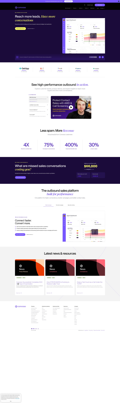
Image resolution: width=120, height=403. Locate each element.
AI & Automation (33, 315)
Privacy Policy (91, 330)
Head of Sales (55, 309)
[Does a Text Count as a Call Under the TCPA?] (90, 267)
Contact (75, 322)
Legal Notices (86, 330)
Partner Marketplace (77, 313)
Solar (43, 318)
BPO (42, 308)
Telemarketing (44, 319)
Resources (66, 306)
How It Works (76, 309)
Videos (65, 315)
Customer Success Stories (68, 312)
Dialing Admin (55, 313)
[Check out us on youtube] (33, 328)
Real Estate (43, 316)
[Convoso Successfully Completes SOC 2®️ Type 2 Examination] (29, 267)
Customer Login (90, 4)
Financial (43, 309)
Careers (75, 324)
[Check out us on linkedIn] (31, 328)
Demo (98, 8)
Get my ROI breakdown (20, 177)
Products (32, 306)
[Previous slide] (100, 57)
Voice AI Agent (33, 309)
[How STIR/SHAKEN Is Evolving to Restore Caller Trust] (60, 267)
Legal (43, 315)
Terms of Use (103, 330)
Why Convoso (76, 308)
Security (75, 319)
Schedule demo (68, 1)
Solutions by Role (56, 306)
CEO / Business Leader (56, 308)
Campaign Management (35, 312)
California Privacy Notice (97, 330)
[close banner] (118, 1)
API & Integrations (33, 321)
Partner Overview (77, 312)
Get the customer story (33, 101)
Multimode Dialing (34, 308)
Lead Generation (44, 313)
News (75, 316)
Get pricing (100, 4)
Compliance (33, 318)
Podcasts (65, 313)
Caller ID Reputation (34, 313)
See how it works (33, 28)
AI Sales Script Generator (67, 309)
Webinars (65, 316)
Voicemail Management (34, 322)
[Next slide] (103, 57)
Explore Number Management (21, 28)
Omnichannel (33, 316)
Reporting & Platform (34, 319)
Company (76, 306)
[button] (39, 99)
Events (75, 315)
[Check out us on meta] (36, 328)
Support (75, 321)
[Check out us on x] (38, 328)
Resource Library (66, 308)
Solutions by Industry (46, 306)
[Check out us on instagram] (34, 328)
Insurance (43, 312)
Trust (75, 318)
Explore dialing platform (20, 234)
